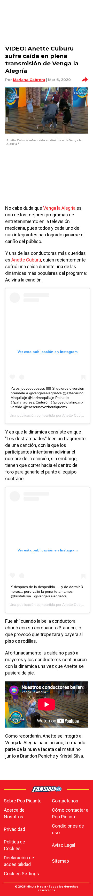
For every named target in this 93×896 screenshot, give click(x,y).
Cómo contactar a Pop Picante (70, 813)
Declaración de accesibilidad (19, 861)
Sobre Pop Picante (23, 800)
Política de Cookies (14, 845)
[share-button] (85, 80)
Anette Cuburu (26, 260)
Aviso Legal (63, 845)
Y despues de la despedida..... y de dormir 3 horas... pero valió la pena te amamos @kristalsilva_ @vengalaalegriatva (47, 591)
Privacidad (14, 829)
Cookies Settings (21, 873)
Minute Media (36, 886)
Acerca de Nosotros (14, 813)
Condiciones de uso (68, 829)
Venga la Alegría (59, 208)
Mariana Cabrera (29, 79)
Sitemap (60, 861)
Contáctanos (65, 800)
